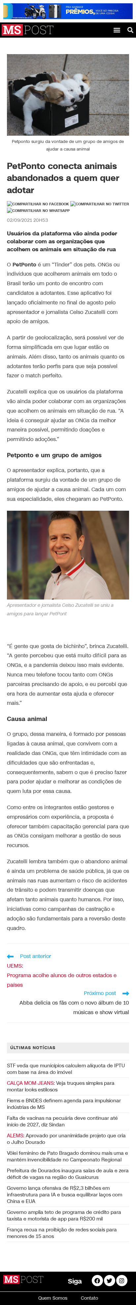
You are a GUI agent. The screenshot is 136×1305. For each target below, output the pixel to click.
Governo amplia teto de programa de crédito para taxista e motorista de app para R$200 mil (64, 1215)
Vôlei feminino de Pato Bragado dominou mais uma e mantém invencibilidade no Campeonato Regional (67, 1156)
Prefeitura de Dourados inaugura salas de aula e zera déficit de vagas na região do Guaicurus (68, 1174)
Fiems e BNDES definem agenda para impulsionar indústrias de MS (64, 1104)
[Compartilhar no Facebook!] (38, 204)
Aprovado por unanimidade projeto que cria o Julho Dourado (66, 1139)
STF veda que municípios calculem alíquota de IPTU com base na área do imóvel (66, 1069)
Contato (89, 1298)
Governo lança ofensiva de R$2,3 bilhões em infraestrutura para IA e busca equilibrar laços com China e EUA (64, 1195)
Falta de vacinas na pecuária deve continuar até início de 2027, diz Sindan (62, 1121)
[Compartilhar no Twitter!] (99, 204)
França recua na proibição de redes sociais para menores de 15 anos (62, 1233)
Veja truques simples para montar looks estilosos (61, 1086)
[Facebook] (97, 1280)
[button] (117, 29)
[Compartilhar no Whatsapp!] (38, 211)
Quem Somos (52, 1298)
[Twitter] (109, 1280)
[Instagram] (121, 1280)
